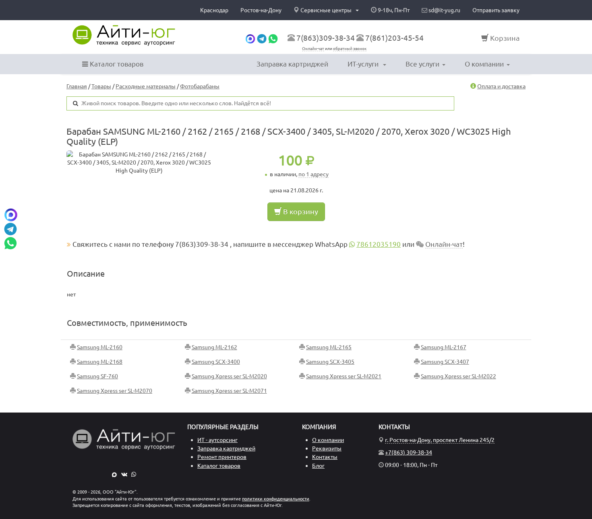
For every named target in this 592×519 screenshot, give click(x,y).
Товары (101, 86)
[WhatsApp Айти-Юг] (133, 474)
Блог (318, 466)
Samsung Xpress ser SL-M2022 (458, 376)
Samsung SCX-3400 (216, 362)
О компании (484, 64)
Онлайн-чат (313, 48)
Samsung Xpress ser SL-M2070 (114, 391)
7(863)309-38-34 (325, 37)
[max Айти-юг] (250, 38)
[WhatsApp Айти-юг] (273, 38)
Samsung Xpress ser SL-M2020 (229, 376)
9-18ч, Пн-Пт (393, 10)
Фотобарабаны (199, 86)
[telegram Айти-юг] (262, 38)
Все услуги (422, 64)
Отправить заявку (496, 10)
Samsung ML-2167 (443, 347)
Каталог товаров (115, 64)
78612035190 (378, 244)
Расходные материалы (146, 86)
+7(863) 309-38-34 (408, 452)
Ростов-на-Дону (261, 10)
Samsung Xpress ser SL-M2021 (343, 376)
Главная (76, 86)
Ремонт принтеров (221, 457)
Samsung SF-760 (97, 376)
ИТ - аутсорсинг (217, 440)
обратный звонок (349, 48)
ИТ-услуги (364, 64)
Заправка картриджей (292, 64)
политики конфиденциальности (275, 498)
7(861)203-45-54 (394, 37)
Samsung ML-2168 (99, 362)
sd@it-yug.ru (443, 10)
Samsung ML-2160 (99, 347)
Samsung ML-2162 (214, 347)
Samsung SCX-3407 (445, 362)
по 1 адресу (313, 174)
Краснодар (214, 10)
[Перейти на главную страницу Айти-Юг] (123, 35)
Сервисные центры (326, 10)
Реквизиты (327, 448)
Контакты (324, 457)
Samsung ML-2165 (329, 347)
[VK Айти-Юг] (124, 474)
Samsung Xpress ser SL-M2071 (229, 391)
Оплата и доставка (501, 86)
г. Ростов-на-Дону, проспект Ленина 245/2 (440, 440)
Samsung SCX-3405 (330, 362)
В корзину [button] (300, 211)
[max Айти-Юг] (114, 474)
